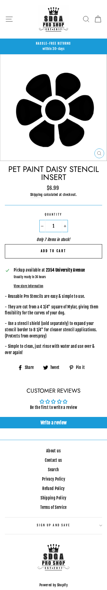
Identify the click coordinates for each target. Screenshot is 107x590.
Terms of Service (53, 507)
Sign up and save (53, 525)
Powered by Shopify (53, 585)
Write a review (54, 423)
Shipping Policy (53, 497)
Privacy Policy (53, 479)
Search (53, 469)
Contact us (53, 460)
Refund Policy (53, 488)
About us (53, 450)
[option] (53, 46)
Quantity (53, 214)
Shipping (36, 194)
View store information (28, 286)
